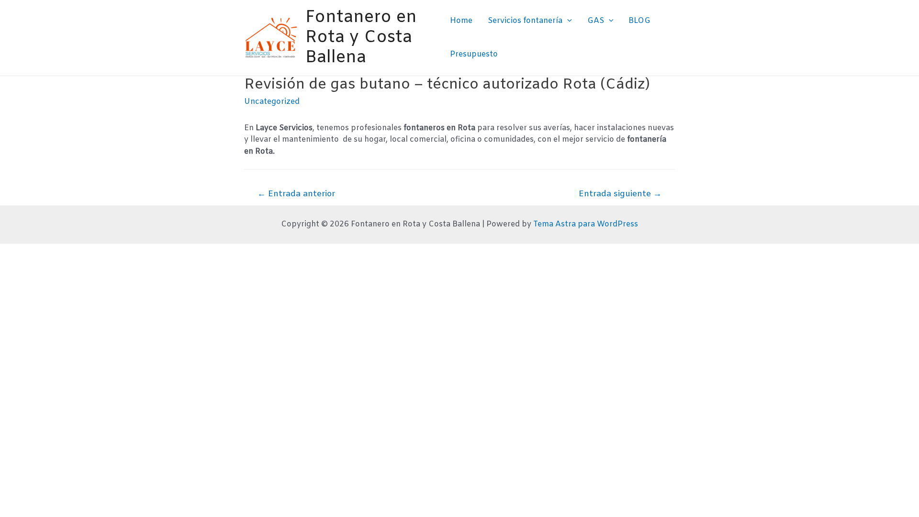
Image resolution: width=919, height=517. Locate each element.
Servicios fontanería (525, 21)
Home (461, 21)
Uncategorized (272, 102)
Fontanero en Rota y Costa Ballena (361, 38)
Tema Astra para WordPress (585, 224)
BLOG (639, 21)
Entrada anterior (296, 194)
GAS (595, 21)
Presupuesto (474, 54)
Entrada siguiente (620, 194)
